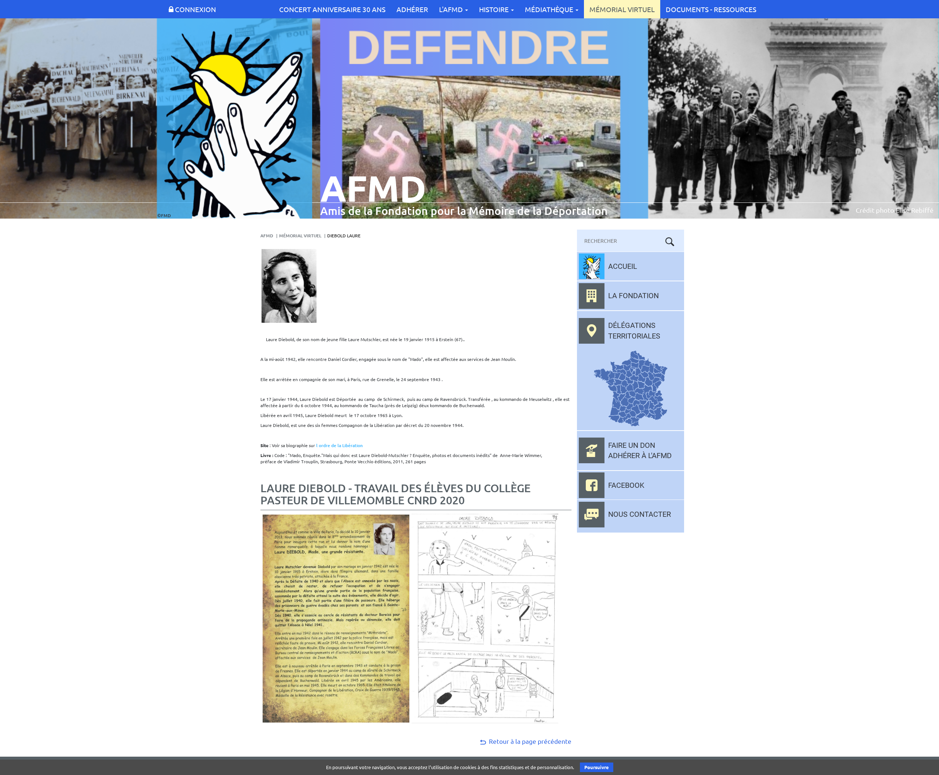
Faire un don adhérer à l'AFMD (640, 450)
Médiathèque (550, 9)
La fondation (633, 295)
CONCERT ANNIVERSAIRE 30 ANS (332, 9)
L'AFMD (451, 9)
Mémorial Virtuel (622, 9)
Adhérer (412, 9)
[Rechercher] (669, 241)
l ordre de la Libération (339, 445)
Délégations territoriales (634, 330)
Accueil (622, 266)
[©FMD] (234, 118)
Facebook (626, 485)
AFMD (266, 236)
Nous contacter (639, 514)
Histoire (494, 9)
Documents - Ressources (711, 9)
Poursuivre (596, 767)
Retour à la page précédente (529, 741)
